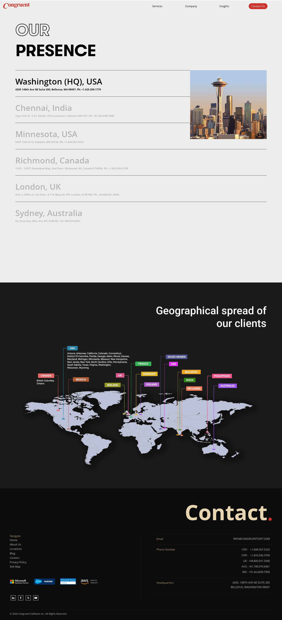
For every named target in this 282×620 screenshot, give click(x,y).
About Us (15, 544)
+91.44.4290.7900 (103, 115)
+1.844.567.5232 (74, 142)
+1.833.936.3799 (118, 168)
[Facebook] (20, 597)
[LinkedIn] (13, 597)
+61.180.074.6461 (69, 221)
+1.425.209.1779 (91, 89)
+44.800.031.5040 (108, 194)
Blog (12, 553)
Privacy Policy (18, 562)
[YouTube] (35, 597)
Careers (14, 558)
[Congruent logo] (59, 6)
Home (13, 540)
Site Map (15, 566)
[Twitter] (28, 597)
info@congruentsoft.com (251, 539)
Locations (16, 549)
